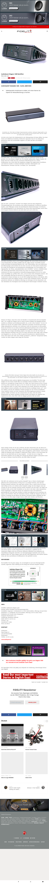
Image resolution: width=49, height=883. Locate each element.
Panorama (3, 820)
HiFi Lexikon (25, 820)
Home (2, 817)
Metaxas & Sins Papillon (33, 787)
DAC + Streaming (11, 818)
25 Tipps (19, 820)
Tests (9, 78)
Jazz (6, 821)
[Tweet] (24, 81)
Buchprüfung (21, 821)
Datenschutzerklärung (34, 841)
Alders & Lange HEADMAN (7, 777)
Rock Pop (10, 821)
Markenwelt (4, 822)
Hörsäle (15, 821)
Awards (16, 822)
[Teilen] (8, 81)
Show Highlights (22, 822)
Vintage (32, 818)
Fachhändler (30, 822)
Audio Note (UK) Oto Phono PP (8, 749)
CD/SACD (43, 817)
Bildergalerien (11, 822)
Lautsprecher (16, 817)
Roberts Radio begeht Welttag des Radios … (14, 788)
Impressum (25, 841)
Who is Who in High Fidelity (35, 820)
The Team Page (11, 841)
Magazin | (36, 822)
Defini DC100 (28, 777)
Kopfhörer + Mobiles (4, 775)
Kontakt (43, 841)
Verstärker (6, 747)
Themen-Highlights (42, 821)
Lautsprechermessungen (25, 817)
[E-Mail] (40, 81)
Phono (39, 817)
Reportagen (42, 818)
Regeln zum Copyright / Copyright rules (40, 682)
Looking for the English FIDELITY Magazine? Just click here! (24, 26)
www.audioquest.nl (6, 639)
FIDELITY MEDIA (19, 841)
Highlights (34, 821)
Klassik (2, 821)
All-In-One (3, 818)
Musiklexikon (27, 821)
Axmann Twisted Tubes (31, 749)
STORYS (37, 818)
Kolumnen (14, 820)
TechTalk (9, 820)
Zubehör (12, 78)
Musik (43, 820)
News (6, 817)
